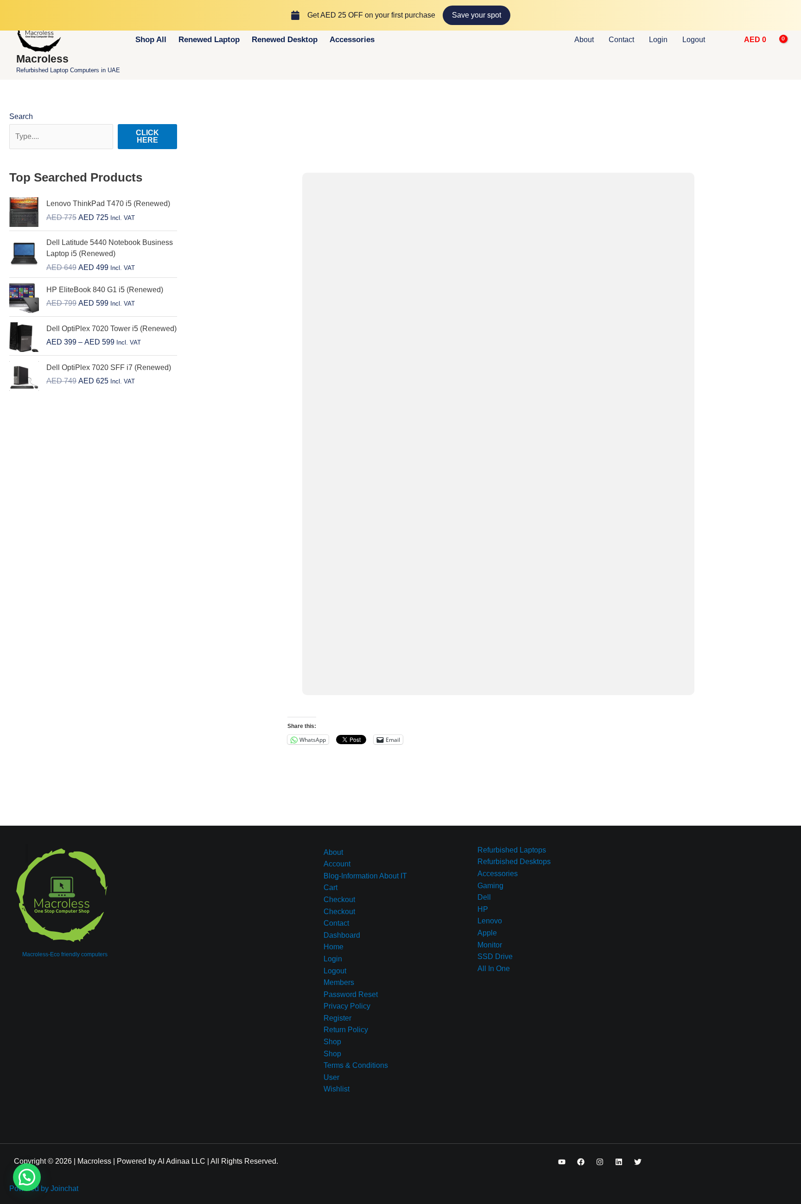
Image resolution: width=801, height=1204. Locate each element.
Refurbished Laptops (511, 850)
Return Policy (346, 1030)
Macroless (42, 59)
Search (21, 116)
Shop (332, 1042)
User (331, 1077)
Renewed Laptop (209, 39)
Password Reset (351, 994)
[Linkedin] (619, 1162)
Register (337, 1018)
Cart (330, 887)
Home (333, 947)
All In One (493, 968)
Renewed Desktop (285, 39)
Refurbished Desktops (514, 861)
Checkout (339, 899)
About (584, 40)
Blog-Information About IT (365, 876)
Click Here (147, 136)
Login (658, 40)
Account (337, 864)
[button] (726, 39)
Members (339, 982)
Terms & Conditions (356, 1065)
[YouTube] (562, 1162)
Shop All (150, 39)
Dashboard (342, 935)
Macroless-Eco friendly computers (65, 954)
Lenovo (489, 921)
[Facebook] (581, 1162)
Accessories (352, 39)
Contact (621, 40)
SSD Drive (495, 956)
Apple (487, 933)
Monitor (489, 945)
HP (482, 909)
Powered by (43, 1188)
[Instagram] (600, 1162)
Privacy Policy (347, 1006)
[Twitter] (638, 1162)
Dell (484, 897)
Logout (693, 40)
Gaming (490, 886)
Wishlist (337, 1089)
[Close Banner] (792, 15)
